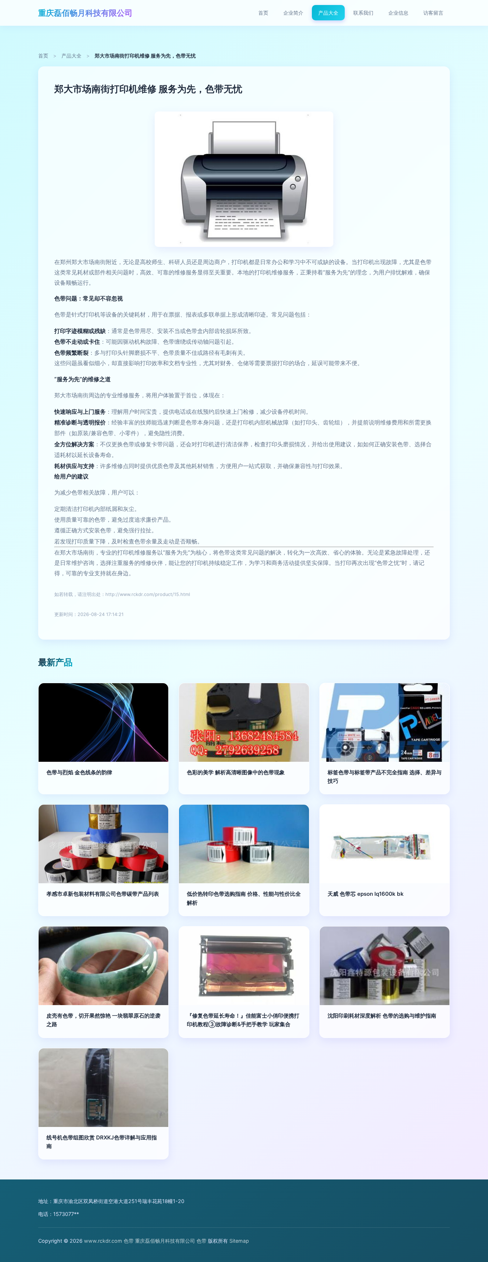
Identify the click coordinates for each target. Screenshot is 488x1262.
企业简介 (293, 13)
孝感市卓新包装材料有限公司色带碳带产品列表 (102, 893)
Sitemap (239, 1241)
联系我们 (363, 13)
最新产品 (55, 662)
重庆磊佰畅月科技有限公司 (85, 13)
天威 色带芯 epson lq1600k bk (366, 893)
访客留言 (433, 13)
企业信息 (398, 13)
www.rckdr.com (103, 1241)
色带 (129, 1241)
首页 (263, 13)
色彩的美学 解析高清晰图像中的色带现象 (236, 772)
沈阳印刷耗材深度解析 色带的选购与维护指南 (382, 1015)
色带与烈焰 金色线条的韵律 (79, 772)
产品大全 (328, 13)
